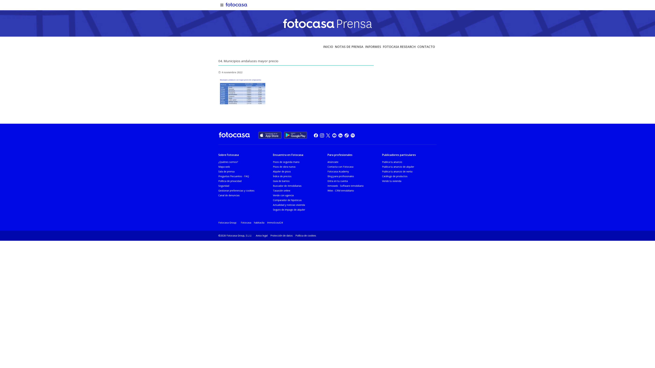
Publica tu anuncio (392, 162)
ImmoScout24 (275, 222)
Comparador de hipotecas (287, 200)
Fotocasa (246, 222)
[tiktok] (347, 135)
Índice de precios (282, 176)
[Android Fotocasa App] (295, 135)
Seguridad (223, 185)
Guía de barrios (281, 181)
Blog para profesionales (341, 176)
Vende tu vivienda (391, 181)
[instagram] (322, 135)
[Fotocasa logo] (234, 135)
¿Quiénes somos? (228, 162)
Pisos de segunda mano (286, 162)
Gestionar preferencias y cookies (236, 190)
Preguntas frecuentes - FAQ (233, 176)
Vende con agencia (283, 195)
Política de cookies (305, 235)
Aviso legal (262, 235)
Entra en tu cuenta (338, 181)
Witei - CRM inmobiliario (341, 190)
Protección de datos (281, 235)
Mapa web (224, 166)
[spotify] (353, 135)
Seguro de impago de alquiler (289, 209)
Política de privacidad (230, 181)
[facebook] (316, 135)
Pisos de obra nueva (284, 166)
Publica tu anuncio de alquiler (398, 166)
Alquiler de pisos (282, 171)
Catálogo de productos (394, 176)
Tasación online (281, 190)
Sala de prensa (226, 171)
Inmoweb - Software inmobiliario (346, 185)
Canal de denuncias (229, 195)
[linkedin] (340, 135)
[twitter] (328, 135)
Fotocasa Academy (338, 171)
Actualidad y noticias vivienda (289, 204)
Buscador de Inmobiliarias (287, 185)
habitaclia (259, 222)
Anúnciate (333, 162)
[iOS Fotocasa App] (270, 135)
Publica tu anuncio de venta (397, 171)
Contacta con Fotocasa (340, 166)
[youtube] (334, 135)
